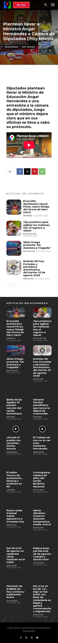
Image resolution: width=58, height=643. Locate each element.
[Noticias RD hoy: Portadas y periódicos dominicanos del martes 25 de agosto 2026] (13, 267)
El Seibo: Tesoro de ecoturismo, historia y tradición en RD (14, 479)
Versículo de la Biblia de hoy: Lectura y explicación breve (15, 591)
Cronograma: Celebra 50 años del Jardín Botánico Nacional (41, 479)
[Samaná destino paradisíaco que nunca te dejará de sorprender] (42, 391)
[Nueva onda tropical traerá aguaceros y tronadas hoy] (15, 502)
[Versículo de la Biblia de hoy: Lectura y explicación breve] (15, 577)
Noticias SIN (29, 251)
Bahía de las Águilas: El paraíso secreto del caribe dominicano (14, 406)
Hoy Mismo (28, 47)
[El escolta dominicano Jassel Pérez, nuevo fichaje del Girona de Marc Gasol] (13, 207)
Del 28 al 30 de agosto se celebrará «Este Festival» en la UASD (15, 555)
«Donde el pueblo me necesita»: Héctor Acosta (13, 443)
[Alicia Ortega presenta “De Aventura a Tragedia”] (13, 248)
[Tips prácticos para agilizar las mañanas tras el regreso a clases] (13, 228)
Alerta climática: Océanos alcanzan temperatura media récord (42, 517)
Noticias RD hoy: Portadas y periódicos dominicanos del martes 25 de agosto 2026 (34, 268)
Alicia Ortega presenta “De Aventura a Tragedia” (37, 245)
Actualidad (38, 490)
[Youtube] (37, 638)
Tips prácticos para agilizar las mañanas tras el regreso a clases (36, 226)
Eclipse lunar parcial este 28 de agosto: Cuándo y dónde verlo (42, 554)
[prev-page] (8, 285)
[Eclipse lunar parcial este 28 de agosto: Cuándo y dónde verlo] (42, 540)
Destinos (10, 417)
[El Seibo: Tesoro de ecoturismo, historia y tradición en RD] (15, 464)
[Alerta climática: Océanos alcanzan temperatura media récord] (42, 502)
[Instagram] (26, 638)
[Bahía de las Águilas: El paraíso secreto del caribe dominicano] (15, 391)
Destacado (28, 279)
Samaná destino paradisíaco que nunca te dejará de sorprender (41, 406)
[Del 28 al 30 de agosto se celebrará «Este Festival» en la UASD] (15, 540)
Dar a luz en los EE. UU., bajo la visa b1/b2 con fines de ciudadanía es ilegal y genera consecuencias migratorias (42, 598)
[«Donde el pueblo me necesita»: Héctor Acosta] (15, 429)
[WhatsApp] (42, 171)
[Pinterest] (34, 171)
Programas (12, 47)
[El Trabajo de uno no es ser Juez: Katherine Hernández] (42, 429)
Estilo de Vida (29, 234)
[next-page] (14, 285)
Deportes (27, 216)
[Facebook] (20, 171)
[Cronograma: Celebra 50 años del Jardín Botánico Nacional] (42, 464)
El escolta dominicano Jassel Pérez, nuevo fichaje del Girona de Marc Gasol (36, 206)
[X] (27, 171)
